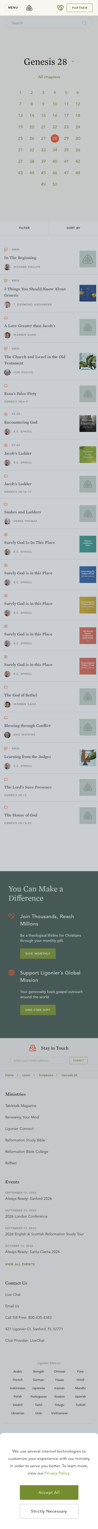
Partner (79, 8)
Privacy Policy (57, 1473)
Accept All (49, 1492)
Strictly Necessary (49, 1511)
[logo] (29, 8)
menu (13, 7)
